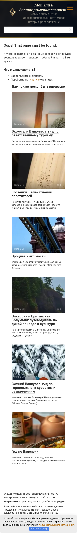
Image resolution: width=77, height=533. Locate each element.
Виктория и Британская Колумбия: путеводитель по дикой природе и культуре (34, 320)
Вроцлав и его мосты (29, 256)
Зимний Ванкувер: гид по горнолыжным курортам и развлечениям (33, 387)
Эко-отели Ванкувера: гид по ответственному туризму (35, 133)
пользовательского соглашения (56, 524)
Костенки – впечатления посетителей (32, 194)
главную (34, 79)
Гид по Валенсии (25, 451)
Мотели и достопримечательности (44, 7)
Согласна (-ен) (39, 528)
